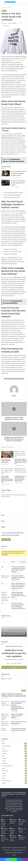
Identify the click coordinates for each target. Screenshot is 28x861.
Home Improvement (7, 765)
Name (3, 515)
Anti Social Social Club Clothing (14, 378)
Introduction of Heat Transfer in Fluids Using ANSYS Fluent (18, 577)
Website (3, 527)
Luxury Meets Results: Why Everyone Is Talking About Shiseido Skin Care (7, 479)
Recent (13, 561)
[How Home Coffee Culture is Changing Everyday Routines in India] (5, 173)
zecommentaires (6, 746)
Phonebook (5, 751)
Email (3, 521)
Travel (3, 773)
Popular (4, 561)
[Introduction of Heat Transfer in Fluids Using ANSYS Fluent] (6, 578)
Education (4, 763)
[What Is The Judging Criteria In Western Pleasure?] (5, 716)
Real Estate (5, 770)
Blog (3, 755)
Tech (3, 748)
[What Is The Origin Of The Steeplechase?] (5, 724)
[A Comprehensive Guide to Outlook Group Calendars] (5, 731)
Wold (3, 743)
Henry (5, 23)
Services (4, 775)
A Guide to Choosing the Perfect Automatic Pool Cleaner (18, 183)
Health (3, 760)
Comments (23, 561)
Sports (3, 778)
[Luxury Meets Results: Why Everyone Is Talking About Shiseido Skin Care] (7, 471)
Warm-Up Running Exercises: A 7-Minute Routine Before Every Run (21, 461)
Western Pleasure (6, 780)
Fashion (4, 783)
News (3, 768)
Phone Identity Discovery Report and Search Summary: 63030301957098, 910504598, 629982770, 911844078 (14, 633)
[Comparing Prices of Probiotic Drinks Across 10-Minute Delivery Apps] (21, 471)
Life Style (8, 7)
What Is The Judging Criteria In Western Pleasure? (17, 715)
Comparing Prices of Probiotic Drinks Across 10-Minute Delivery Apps (21, 478)
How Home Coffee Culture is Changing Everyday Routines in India (18, 173)
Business (4, 753)
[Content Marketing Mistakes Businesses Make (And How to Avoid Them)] (6, 596)
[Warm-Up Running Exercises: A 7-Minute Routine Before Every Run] (21, 454)
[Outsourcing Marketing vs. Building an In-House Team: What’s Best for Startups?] (6, 569)
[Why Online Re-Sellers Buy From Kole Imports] (7, 454)
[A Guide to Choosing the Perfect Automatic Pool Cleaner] (5, 183)
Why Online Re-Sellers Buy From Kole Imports (6, 461)
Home (4, 7)
